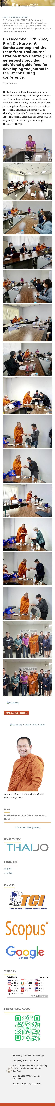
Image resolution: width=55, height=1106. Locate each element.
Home (6, 17)
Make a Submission (16, 713)
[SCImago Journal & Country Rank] (27, 724)
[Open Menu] (3, 3)
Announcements (19, 17)
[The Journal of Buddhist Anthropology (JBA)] (25, 790)
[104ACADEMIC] (27, 1041)
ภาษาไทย (8, 873)
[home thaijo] (27, 850)
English (8, 868)
